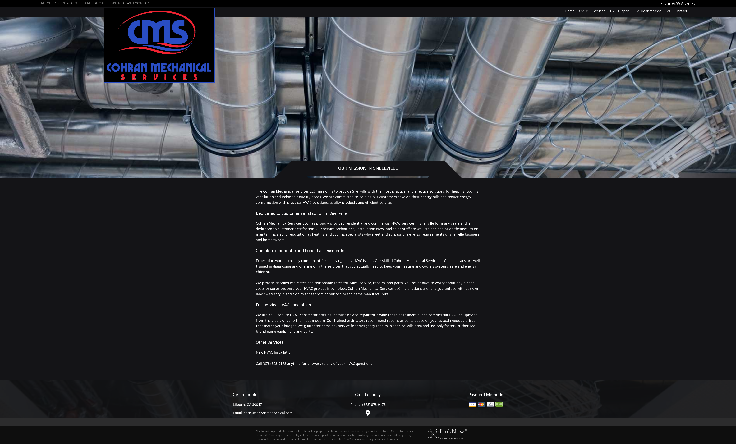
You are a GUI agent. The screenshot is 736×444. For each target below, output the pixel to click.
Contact (681, 11)
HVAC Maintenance (647, 11)
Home (569, 11)
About (582, 11)
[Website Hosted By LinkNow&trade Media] (447, 434)
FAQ (668, 11)
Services (598, 11)
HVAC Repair (619, 11)
